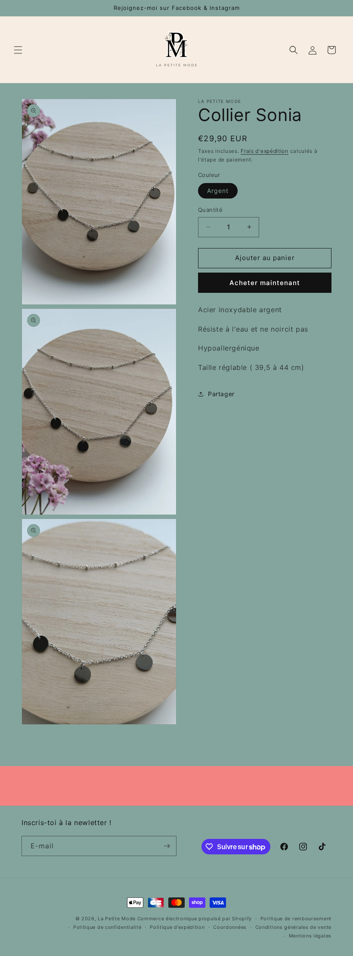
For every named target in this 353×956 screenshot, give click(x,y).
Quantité (210, 209)
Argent (218, 190)
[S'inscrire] (166, 846)
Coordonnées (230, 927)
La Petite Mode (117, 919)
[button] (18, 49)
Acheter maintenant (264, 283)
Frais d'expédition (264, 151)
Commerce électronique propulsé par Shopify (194, 919)
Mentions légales (310, 936)
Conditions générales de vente (293, 927)
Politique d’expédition (177, 927)
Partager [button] (221, 393)
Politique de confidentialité (107, 927)
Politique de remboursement (295, 919)
